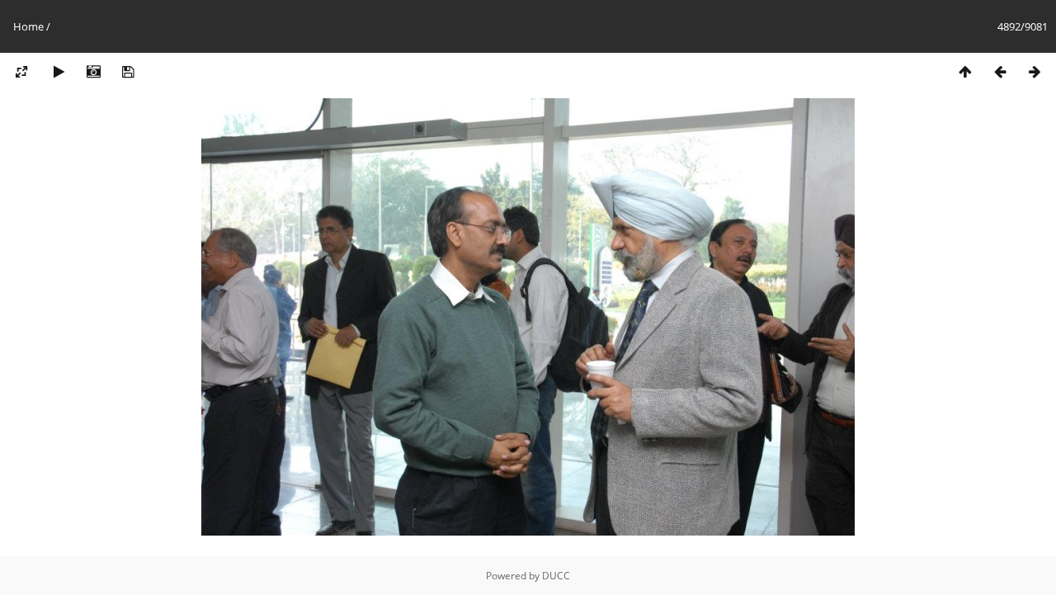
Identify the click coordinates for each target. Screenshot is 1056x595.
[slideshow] (58, 72)
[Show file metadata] (93, 72)
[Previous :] (1000, 72)
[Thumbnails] (965, 72)
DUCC (556, 576)
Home (28, 26)
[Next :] (1034, 72)
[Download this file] (128, 72)
